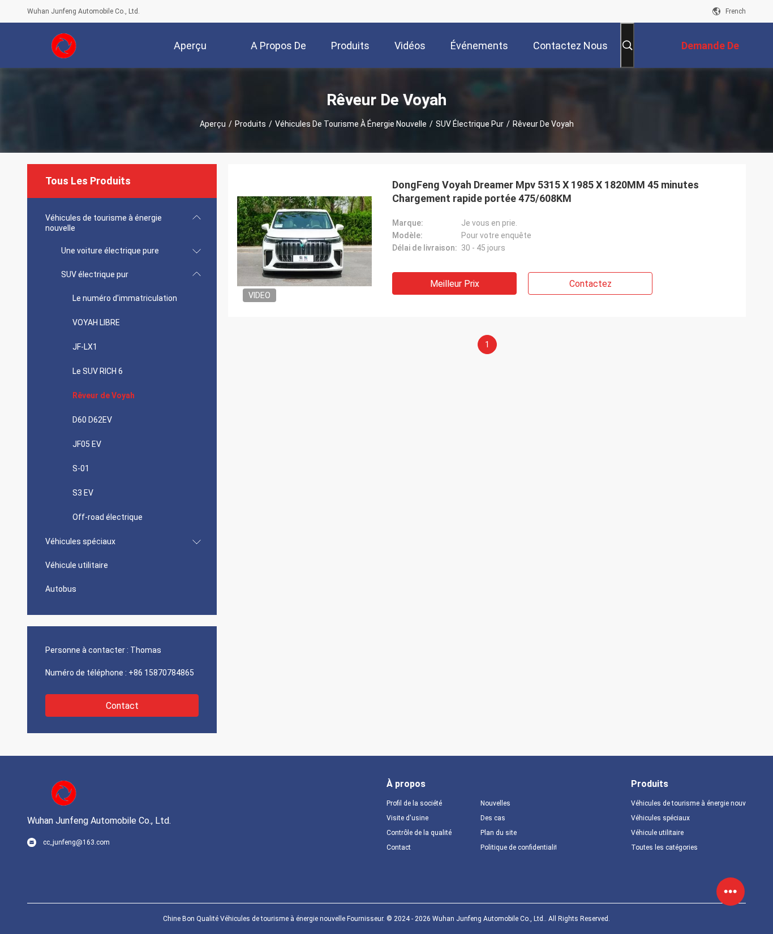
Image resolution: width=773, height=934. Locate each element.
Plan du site (498, 833)
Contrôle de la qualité (419, 833)
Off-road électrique (107, 517)
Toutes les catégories (664, 847)
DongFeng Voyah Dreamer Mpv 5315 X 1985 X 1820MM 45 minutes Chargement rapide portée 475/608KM (545, 191)
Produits (250, 123)
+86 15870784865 (161, 672)
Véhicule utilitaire (76, 565)
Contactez (590, 283)
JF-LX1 (84, 346)
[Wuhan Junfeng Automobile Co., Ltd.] (64, 45)
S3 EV (82, 492)
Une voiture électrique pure (110, 250)
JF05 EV (86, 444)
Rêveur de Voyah (103, 395)
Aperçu (213, 123)
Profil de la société (414, 803)
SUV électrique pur (470, 123)
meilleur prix (454, 283)
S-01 (80, 468)
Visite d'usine (407, 818)
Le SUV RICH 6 (97, 371)
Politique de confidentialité (518, 847)
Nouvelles (495, 803)
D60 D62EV (92, 419)
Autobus (60, 588)
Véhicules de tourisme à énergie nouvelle (351, 123)
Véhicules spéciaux (80, 541)
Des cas (492, 818)
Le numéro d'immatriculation (124, 298)
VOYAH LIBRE (96, 322)
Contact (122, 705)
